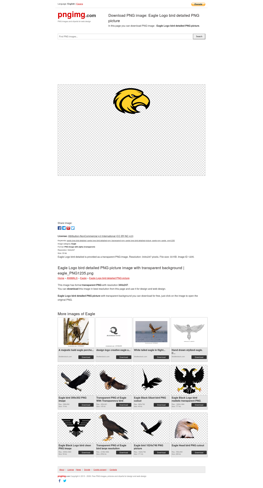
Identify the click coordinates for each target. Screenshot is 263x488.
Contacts (113, 469)
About (61, 469)
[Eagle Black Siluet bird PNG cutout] (151, 380)
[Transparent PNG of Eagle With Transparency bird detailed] (114, 380)
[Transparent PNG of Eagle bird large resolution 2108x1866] (114, 427)
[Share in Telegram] (64, 228)
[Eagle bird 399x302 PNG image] (76, 380)
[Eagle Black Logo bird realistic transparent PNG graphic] (189, 380)
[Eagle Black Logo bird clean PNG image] (76, 428)
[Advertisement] (131, 63)
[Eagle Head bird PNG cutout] (189, 428)
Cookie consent (99, 469)
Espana (79, 3)
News (78, 469)
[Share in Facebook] (59, 228)
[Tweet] (73, 228)
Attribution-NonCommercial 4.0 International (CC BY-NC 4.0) (100, 236)
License (70, 469)
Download (86, 357)
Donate (87, 469)
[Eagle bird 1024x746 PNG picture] (151, 428)
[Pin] (68, 228)
